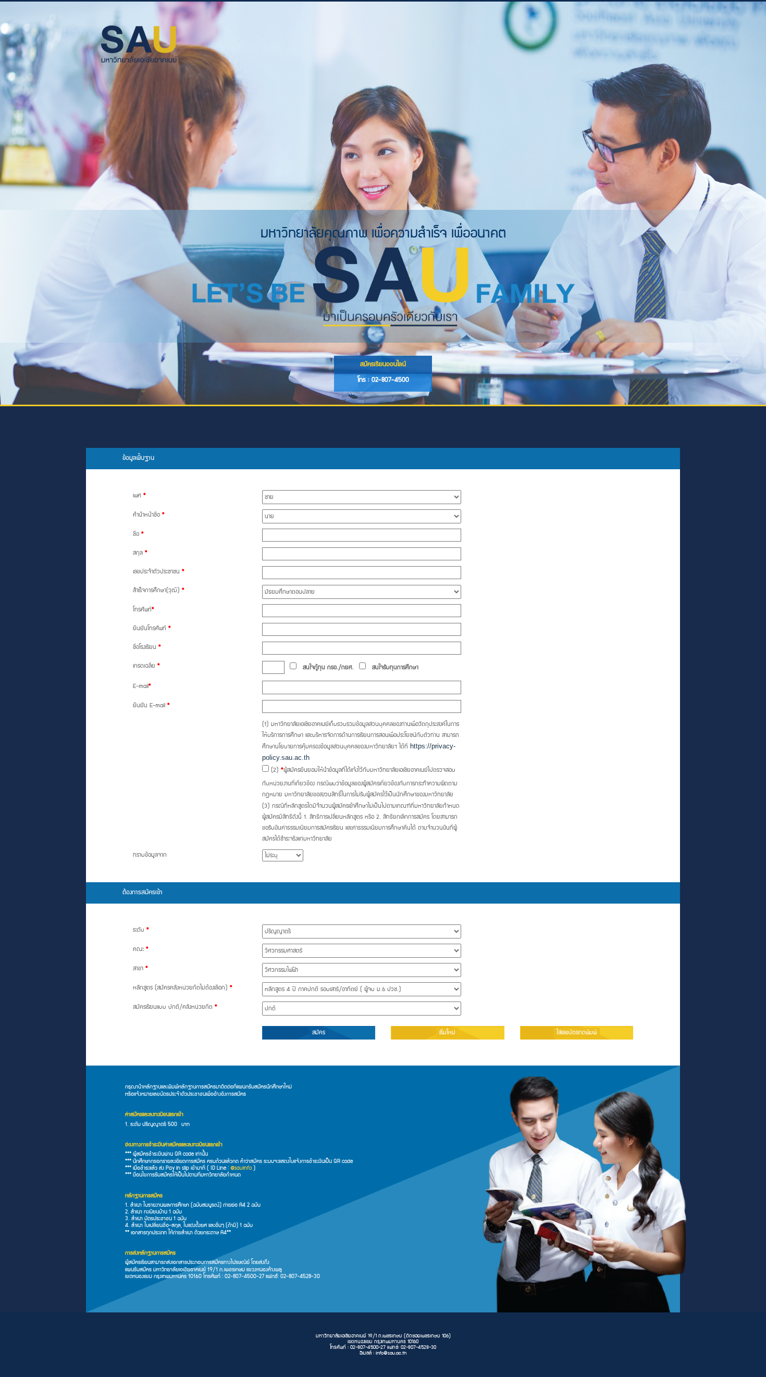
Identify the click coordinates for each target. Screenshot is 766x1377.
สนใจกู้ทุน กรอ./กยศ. (325, 667)
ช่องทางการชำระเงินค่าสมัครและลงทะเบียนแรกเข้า (174, 1145)
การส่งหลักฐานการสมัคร (150, 1253)
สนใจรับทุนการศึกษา (392, 667)
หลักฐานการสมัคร (144, 1196)
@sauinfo (241, 1168)
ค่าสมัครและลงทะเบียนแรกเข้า (154, 1114)
